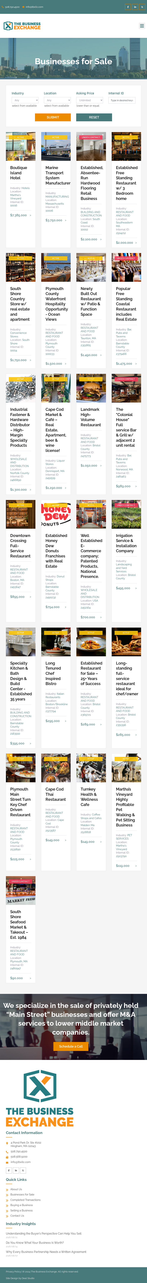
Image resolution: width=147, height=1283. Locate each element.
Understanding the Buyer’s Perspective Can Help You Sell (43, 1233)
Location (50, 93)
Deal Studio (28, 1278)
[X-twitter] (142, 7)
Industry (18, 93)
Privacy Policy (13, 1271)
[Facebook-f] (128, 7)
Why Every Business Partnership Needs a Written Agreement (46, 1252)
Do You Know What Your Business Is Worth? (35, 1242)
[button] (142, 26)
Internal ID (116, 93)
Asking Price (85, 93)
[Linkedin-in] (135, 7)
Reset (94, 117)
